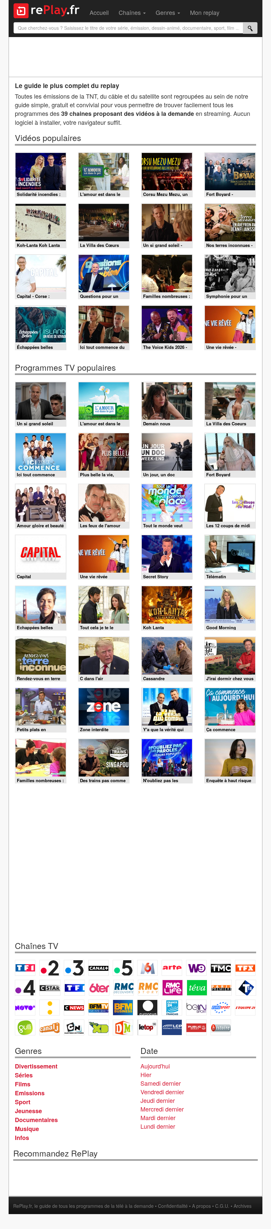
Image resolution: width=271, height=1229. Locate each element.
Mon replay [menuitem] (204, 12)
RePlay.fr (22, 1206)
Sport (22, 1102)
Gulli (25, 1027)
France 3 (74, 968)
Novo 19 (25, 1008)
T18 (246, 988)
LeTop (147, 1027)
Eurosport (221, 1008)
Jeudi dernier (157, 1100)
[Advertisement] (135, 57)
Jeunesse (28, 1111)
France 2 (49, 968)
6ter (99, 988)
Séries (24, 1075)
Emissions (30, 1093)
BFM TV (98, 1008)
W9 (196, 968)
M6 (147, 968)
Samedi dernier (160, 1083)
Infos (22, 1137)
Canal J (49, 1027)
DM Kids (123, 1027)
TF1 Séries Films (74, 988)
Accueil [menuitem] (99, 12)
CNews (74, 1008)
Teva (197, 988)
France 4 (25, 988)
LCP (172, 1027)
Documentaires (36, 1119)
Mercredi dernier (162, 1109)
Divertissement (36, 1066)
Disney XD (98, 1027)
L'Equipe (245, 1008)
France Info (49, 1008)
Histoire (221, 1027)
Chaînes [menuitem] (130, 12)
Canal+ (98, 968)
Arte (172, 968)
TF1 (25, 968)
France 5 (123, 968)
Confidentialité (173, 1206)
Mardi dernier (157, 1117)
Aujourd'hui (155, 1066)
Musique (27, 1128)
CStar (49, 988)
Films (22, 1084)
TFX (245, 968)
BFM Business (123, 1008)
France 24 (172, 1008)
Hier (145, 1074)
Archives (243, 1206)
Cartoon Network (74, 1027)
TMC (221, 968)
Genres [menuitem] (166, 12)
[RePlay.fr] (49, 10)
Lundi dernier (157, 1126)
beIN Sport (196, 1008)
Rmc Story (148, 988)
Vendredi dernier (162, 1091)
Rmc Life (172, 988)
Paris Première (221, 988)
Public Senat (196, 1027)
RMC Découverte (123, 988)
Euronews (147, 1008)
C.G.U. (222, 1206)
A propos (201, 1206)
